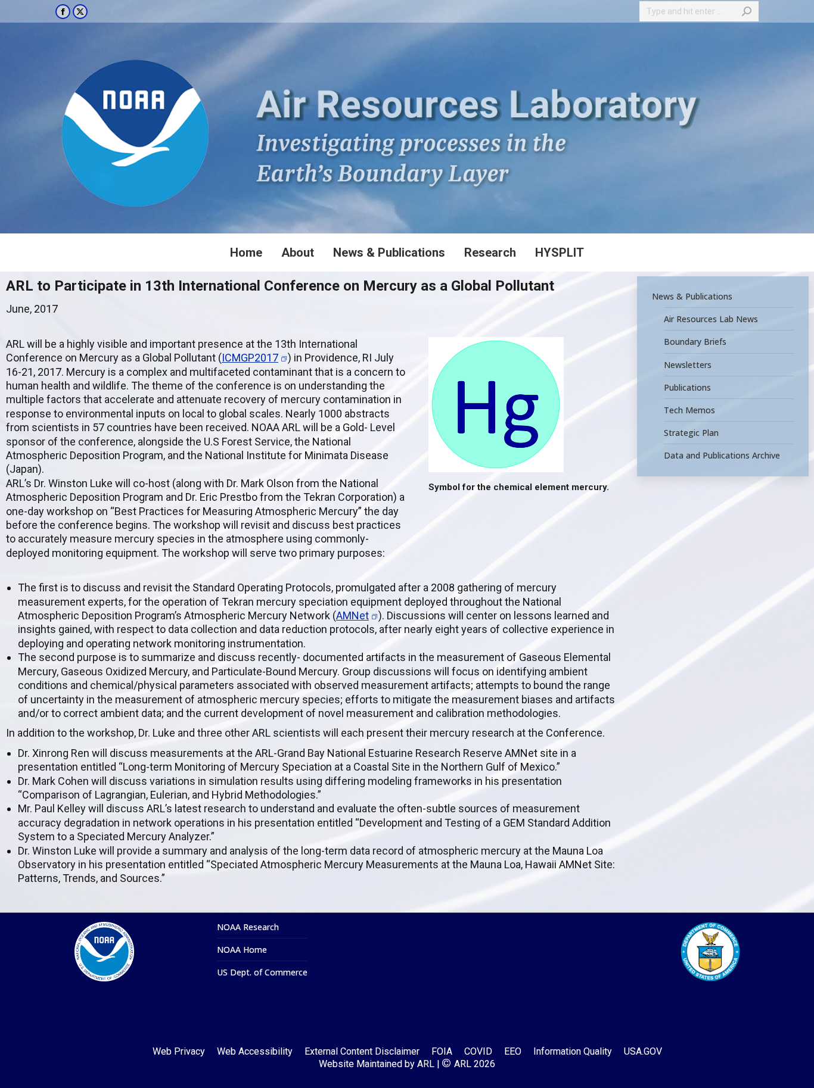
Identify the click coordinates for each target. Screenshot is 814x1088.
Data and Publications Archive (722, 455)
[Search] (746, 11)
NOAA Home (242, 949)
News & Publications (692, 296)
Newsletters (688, 364)
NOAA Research (248, 927)
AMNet (352, 615)
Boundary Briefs (695, 341)
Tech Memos (689, 410)
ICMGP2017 (250, 357)
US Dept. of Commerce (262, 972)
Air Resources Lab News (711, 319)
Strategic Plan (691, 433)
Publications (687, 387)
